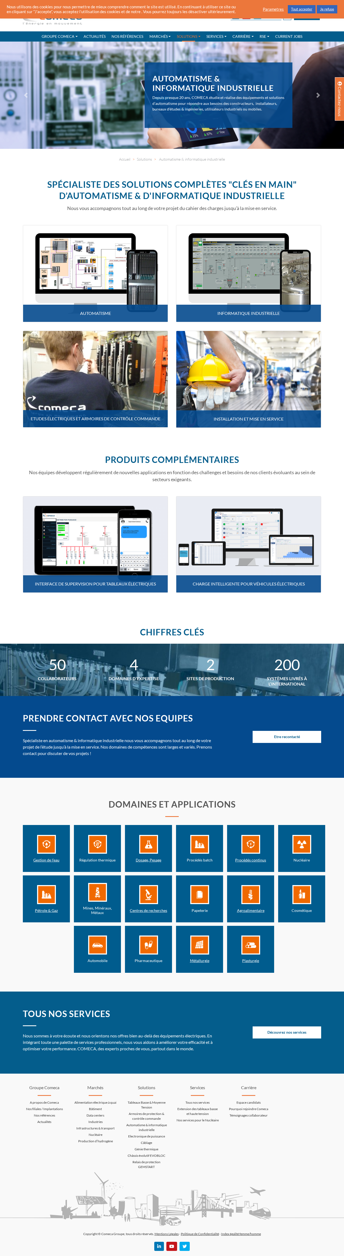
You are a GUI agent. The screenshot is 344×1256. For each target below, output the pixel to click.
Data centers (95, 1115)
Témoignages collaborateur (249, 1115)
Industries (95, 1122)
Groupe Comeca (58, 36)
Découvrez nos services (286, 1032)
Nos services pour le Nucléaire (198, 1120)
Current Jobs (288, 36)
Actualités (95, 36)
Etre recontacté (287, 737)
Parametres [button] (273, 9)
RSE (263, 36)
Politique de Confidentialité (200, 1234)
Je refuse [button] (327, 9)
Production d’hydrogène (95, 1141)
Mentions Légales (167, 1234)
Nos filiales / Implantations (44, 1109)
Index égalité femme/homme (241, 1234)
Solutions (187, 36)
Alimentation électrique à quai (95, 1102)
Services (214, 36)
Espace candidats (248, 1102)
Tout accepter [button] (301, 9)
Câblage (146, 1143)
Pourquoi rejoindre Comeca (248, 1109)
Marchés (158, 36)
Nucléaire (95, 1135)
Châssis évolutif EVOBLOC (146, 1156)
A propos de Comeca (44, 1102)
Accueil (124, 159)
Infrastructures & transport (95, 1128)
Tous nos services (197, 1102)
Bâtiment (95, 1109)
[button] (26, 95)
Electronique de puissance (146, 1136)
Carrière (241, 36)
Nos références (127, 36)
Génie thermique (146, 1149)
